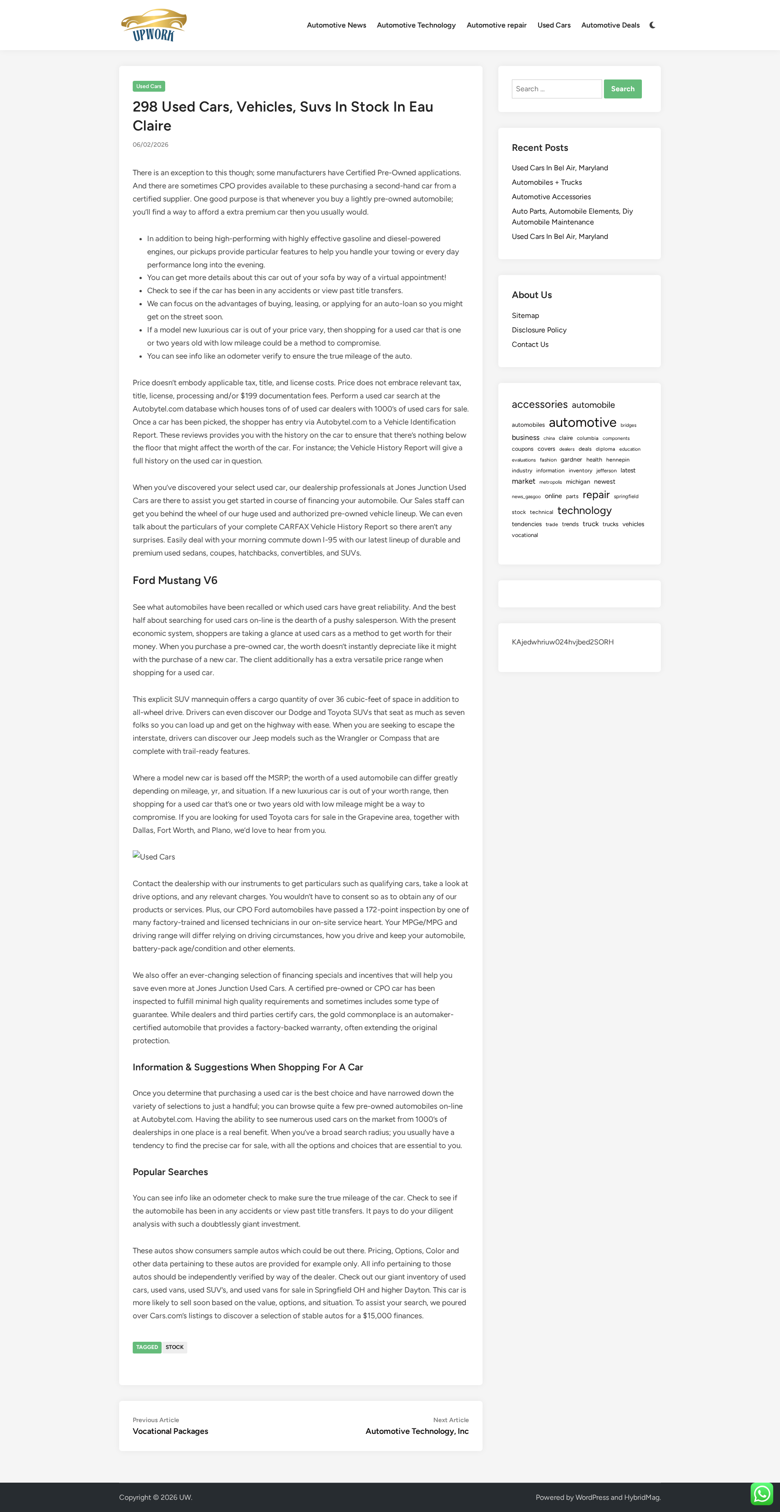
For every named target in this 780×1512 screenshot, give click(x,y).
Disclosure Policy (539, 330)
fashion (548, 460)
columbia (588, 438)
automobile (593, 405)
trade (552, 524)
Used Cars (554, 25)
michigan (578, 481)
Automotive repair (497, 25)
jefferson (606, 470)
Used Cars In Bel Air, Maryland (560, 167)
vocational (525, 535)
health (594, 459)
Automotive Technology (416, 25)
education (630, 449)
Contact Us (530, 344)
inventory (580, 470)
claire (566, 437)
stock (175, 1347)
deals (585, 449)
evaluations (524, 460)
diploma (605, 449)
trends (570, 523)
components (616, 438)
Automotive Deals (610, 25)
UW (185, 1497)
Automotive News (336, 25)
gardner (571, 459)
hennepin (618, 460)
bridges (628, 425)
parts (572, 496)
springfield (626, 496)
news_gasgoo (526, 496)
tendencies (527, 523)
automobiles (528, 424)
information (550, 470)
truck (591, 524)
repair (596, 494)
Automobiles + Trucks (547, 182)
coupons (523, 448)
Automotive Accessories (551, 196)
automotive (583, 422)
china (549, 438)
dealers (567, 449)
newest (604, 481)
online (553, 496)
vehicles (633, 523)
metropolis (550, 482)
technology (584, 510)
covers (546, 448)
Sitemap (525, 315)
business (525, 437)
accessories (540, 404)
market (523, 480)
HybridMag (641, 1497)
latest (628, 470)
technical (541, 512)
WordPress (592, 1497)
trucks (610, 523)
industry (522, 470)
